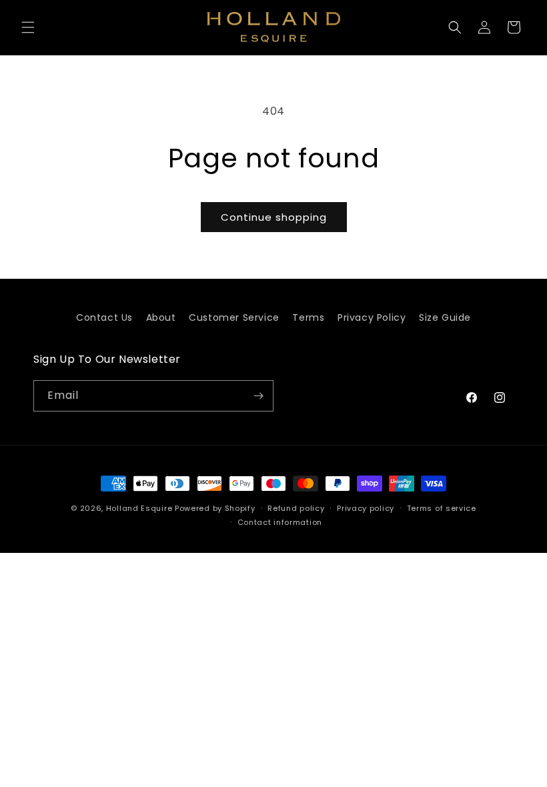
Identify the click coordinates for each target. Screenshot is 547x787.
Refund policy (295, 508)
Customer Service (234, 317)
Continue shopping (274, 217)
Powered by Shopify (215, 508)
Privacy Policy (372, 317)
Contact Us (104, 317)
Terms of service (441, 508)
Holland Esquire (139, 508)
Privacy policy (365, 508)
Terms (308, 317)
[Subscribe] (258, 396)
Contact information (279, 522)
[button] (28, 27)
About (161, 317)
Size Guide (445, 317)
